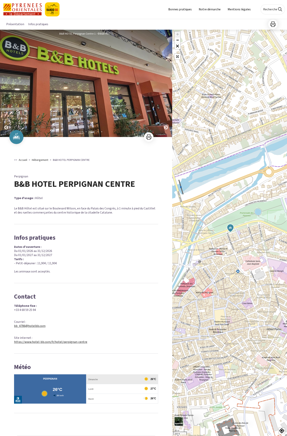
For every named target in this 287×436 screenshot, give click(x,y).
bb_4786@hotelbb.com (29, 326)
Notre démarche (210, 9)
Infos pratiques (38, 24)
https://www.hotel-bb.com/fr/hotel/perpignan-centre (50, 342)
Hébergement (40, 160)
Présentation (15, 24)
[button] (177, 46)
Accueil (23, 160)
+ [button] (177, 34)
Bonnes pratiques (180, 9)
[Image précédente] (6, 83)
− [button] (177, 40)
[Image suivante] (166, 83)
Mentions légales (239, 9)
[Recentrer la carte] (177, 57)
